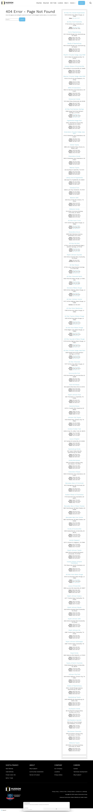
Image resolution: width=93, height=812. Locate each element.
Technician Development (80, 771)
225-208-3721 (76, 248)
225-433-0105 (76, 321)
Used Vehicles (9, 771)
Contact (82, 2)
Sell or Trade (9, 778)
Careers (72, 2)
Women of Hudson (34, 775)
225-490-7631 (76, 347)
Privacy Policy (55, 791)
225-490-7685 (76, 226)
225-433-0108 (76, 324)
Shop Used (46, 2)
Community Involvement (36, 771)
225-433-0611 (76, 335)
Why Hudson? (33, 768)
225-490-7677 (76, 18)
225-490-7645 (76, 27)
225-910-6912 (76, 282)
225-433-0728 (76, 272)
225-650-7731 (76, 369)
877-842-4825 (76, 284)
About (66, 2)
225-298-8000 (76, 228)
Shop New (39, 2)
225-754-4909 (76, 367)
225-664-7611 (76, 114)
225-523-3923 (76, 358)
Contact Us (79, 791)
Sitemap (85, 791)
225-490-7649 (76, 117)
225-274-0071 (76, 344)
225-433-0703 (76, 270)
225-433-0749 (76, 251)
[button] (90, 3)
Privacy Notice (58, 775)
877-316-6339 (76, 582)
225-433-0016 (76, 333)
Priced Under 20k (11, 775)
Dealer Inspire (84, 797)
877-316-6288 (76, 580)
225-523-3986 (76, 356)
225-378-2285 (76, 295)
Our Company (58, 768)
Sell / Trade (53, 2)
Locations (60, 2)
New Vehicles (9, 768)
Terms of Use (63, 791)
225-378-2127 (76, 293)
